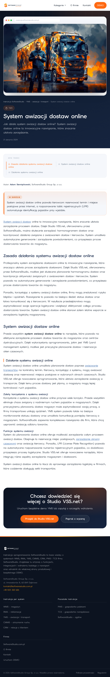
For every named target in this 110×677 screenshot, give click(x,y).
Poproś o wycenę (75, 518)
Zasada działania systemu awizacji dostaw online (30, 165)
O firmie (74, 5)
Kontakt (87, 5)
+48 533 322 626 (11, 590)
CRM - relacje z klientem (15, 627)
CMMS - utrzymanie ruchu (16, 622)
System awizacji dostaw (17, 221)
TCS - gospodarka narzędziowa (73, 612)
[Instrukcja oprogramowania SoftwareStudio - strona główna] (12, 5)
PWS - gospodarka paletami (72, 606)
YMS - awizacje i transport (37, 101)
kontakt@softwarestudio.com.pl (17, 586)
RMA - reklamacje (12, 612)
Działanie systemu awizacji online (27, 172)
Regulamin (102, 673)
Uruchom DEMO (11, 660)
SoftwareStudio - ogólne (69, 617)
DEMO (100, 5)
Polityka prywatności (85, 673)
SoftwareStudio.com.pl (14, 644)
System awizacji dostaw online (75, 164)
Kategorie (59, 5)
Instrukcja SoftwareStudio (13, 101)
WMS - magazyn (11, 606)
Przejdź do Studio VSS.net (39, 518)
